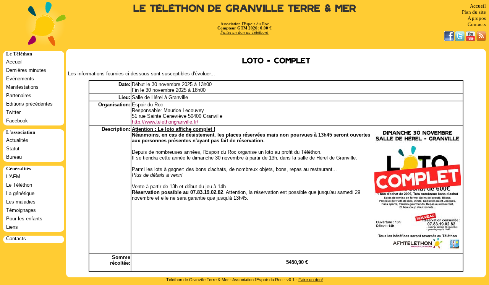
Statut (12, 148)
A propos (477, 18)
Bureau (14, 157)
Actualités (17, 140)
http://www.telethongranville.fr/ (165, 122)
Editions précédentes (29, 104)
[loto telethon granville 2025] (417, 248)
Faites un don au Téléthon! (244, 32)
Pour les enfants (24, 218)
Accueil (478, 6)
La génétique (20, 193)
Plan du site (474, 12)
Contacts (477, 24)
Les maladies (21, 202)
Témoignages (21, 210)
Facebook (17, 121)
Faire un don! (310, 279)
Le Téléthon (19, 185)
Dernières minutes (26, 70)
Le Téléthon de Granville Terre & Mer (244, 9)
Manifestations (22, 87)
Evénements (20, 78)
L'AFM (13, 176)
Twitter (13, 112)
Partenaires (18, 95)
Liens (12, 227)
